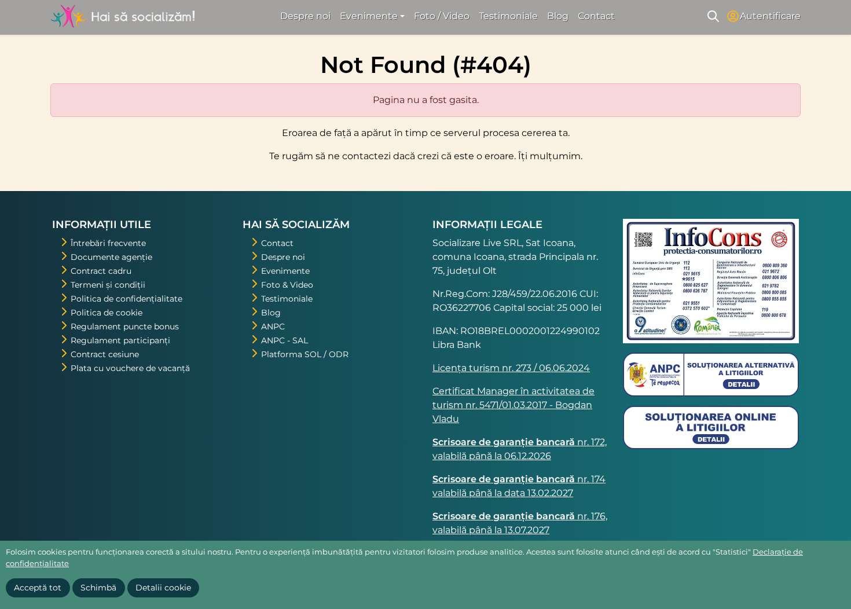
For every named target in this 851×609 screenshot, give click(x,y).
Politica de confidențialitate (126, 299)
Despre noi (305, 15)
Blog (557, 15)
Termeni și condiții (108, 285)
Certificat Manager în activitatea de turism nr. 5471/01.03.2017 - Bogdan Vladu (513, 405)
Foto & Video (287, 285)
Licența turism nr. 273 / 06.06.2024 (511, 367)
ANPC (273, 326)
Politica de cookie (106, 312)
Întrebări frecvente (108, 243)
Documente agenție (111, 257)
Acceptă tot (37, 587)
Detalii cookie (163, 587)
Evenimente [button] (369, 15)
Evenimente (285, 271)
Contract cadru (101, 271)
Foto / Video (441, 15)
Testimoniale (508, 15)
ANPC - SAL (284, 340)
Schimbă (98, 587)
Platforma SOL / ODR (305, 354)
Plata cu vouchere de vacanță (130, 368)
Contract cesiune (105, 354)
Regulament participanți (120, 340)
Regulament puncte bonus (125, 326)
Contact (596, 15)
